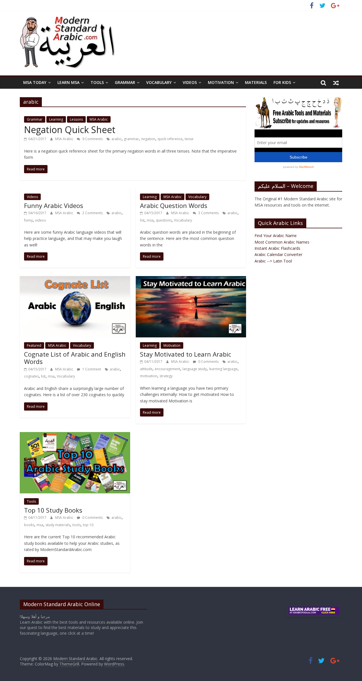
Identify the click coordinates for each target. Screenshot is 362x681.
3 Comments (208, 213)
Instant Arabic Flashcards (277, 248)
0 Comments (208, 361)
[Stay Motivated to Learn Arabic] (191, 279)
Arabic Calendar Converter (278, 254)
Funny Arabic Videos (53, 205)
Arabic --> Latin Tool (273, 261)
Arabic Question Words (173, 205)
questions (164, 220)
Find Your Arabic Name (276, 235)
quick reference (170, 138)
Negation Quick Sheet (69, 129)
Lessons (76, 119)
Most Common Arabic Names (282, 242)
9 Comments (92, 138)
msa (150, 220)
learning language (223, 368)
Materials (256, 82)
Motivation (221, 82)
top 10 (88, 524)
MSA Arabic (99, 119)
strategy (166, 376)
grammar (131, 138)
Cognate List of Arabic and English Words (75, 358)
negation (148, 138)
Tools (97, 82)
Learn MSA (68, 82)
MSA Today (34, 82)
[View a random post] (336, 82)
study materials (58, 524)
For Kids (282, 82)
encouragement (167, 368)
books (29, 524)
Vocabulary (159, 82)
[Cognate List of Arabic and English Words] (75, 279)
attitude (146, 368)
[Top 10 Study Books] (75, 435)
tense (189, 138)
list (142, 220)
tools (76, 524)
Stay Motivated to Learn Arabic (185, 354)
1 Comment (91, 369)
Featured (34, 345)
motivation (148, 376)
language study (194, 368)
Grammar (125, 82)
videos (40, 220)
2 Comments (92, 213)
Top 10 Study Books (53, 510)
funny (28, 220)
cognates (31, 376)
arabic (116, 138)
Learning (56, 119)
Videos (190, 82)
